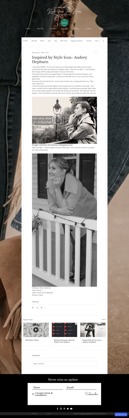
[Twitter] (126, 6)
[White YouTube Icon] (71, 408)
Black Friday (63, 41)
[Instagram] (126, 11)
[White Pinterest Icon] (64, 408)
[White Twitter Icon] (68, 408)
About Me (34, 41)
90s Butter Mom (32, 340)
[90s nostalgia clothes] (36, 330)
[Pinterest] (126, 9)
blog (55, 41)
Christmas (89, 41)
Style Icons (35, 301)
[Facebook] (126, 3)
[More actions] (96, 53)
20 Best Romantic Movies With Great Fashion (64, 341)
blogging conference (77, 41)
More (96, 41)
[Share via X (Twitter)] (37, 307)
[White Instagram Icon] (61, 408)
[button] (40, 29)
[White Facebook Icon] (57, 408)
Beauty (42, 41)
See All (104, 319)
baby (49, 41)
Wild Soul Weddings (86, 413)
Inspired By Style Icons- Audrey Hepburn (92, 341)
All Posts (25, 41)
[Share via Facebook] (33, 307)
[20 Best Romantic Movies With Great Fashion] (64, 330)
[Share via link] (41, 307)
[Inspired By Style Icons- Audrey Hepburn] (93, 330)
